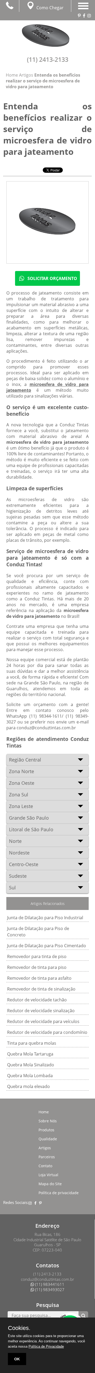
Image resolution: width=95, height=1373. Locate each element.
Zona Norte (21, 771)
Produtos (46, 1129)
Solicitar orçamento (52, 278)
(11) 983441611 (49, 1284)
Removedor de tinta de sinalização (41, 989)
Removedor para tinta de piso (36, 956)
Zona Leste (21, 806)
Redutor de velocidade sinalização (41, 1011)
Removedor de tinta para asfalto (39, 978)
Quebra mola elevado (28, 1086)
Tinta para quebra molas (31, 1043)
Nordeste (19, 852)
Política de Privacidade (46, 1346)
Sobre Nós (48, 1120)
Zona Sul (18, 794)
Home (44, 1111)
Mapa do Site (50, 1183)
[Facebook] (68, 1201)
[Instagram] (65, 1201)
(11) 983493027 (49, 1289)
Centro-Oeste (23, 864)
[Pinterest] (71, 1201)
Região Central (25, 759)
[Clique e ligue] (9, 5)
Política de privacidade (59, 1192)
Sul (12, 887)
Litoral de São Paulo (31, 829)
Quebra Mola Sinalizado (30, 1065)
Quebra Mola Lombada (30, 1075)
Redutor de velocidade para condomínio (47, 1032)
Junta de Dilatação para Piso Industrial (45, 918)
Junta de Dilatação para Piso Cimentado (46, 946)
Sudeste (18, 876)
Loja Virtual (48, 1174)
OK (17, 1359)
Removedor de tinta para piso (36, 967)
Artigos (45, 1147)
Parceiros (47, 1156)
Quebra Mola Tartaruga (30, 1054)
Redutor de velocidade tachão (37, 1000)
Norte (15, 841)
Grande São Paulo (29, 818)
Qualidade (48, 1138)
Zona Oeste (21, 783)
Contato (45, 1165)
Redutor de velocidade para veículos (43, 1021)
